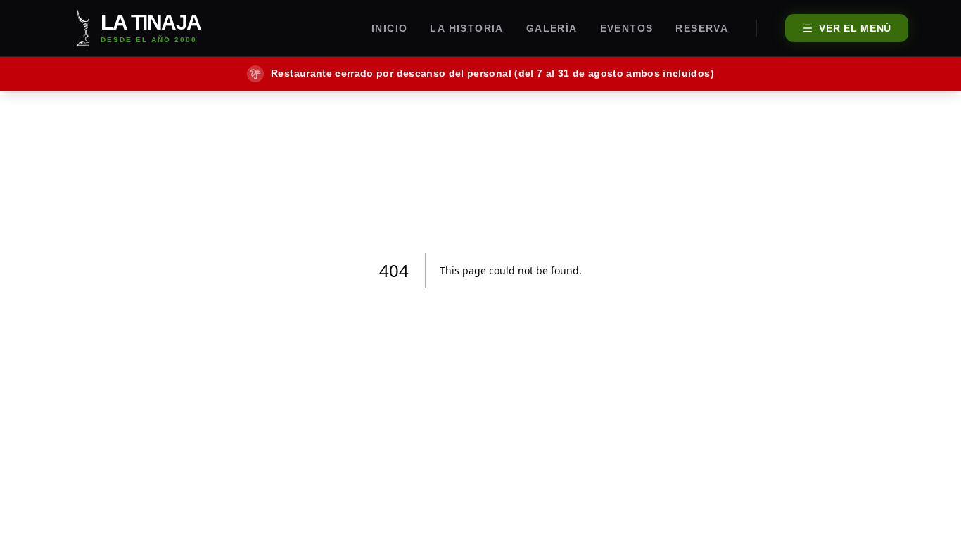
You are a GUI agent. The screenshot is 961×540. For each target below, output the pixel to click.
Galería (552, 28)
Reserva (701, 28)
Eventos (627, 28)
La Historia (466, 28)
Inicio (389, 28)
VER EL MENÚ (855, 28)
